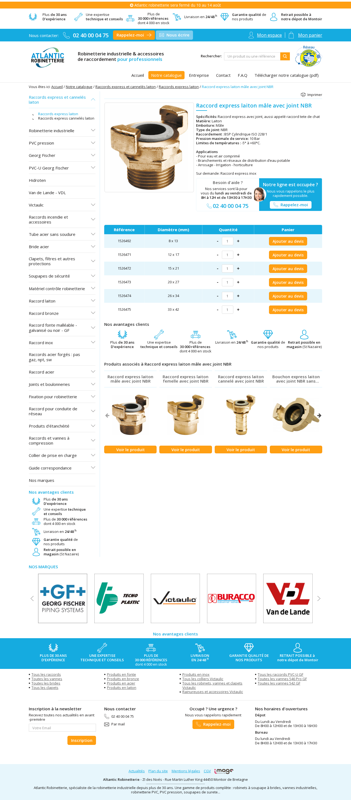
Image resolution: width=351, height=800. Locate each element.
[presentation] (107, 415)
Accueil (57, 86)
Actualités (137, 770)
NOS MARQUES (43, 566)
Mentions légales (186, 770)
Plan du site (158, 770)
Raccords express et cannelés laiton (125, 86)
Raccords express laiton (179, 86)
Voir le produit (130, 449)
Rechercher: (211, 56)
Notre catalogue (79, 86)
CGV (207, 770)
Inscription (81, 740)
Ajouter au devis (288, 241)
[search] (252, 56)
